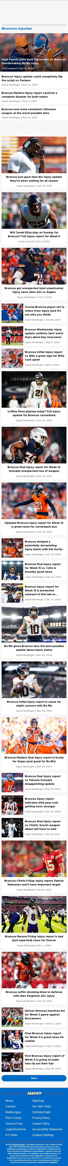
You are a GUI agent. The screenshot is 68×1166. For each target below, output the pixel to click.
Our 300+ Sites (41, 1106)
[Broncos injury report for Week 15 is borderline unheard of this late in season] (34, 593)
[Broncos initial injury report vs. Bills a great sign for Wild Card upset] (34, 358)
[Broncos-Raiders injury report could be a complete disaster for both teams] (34, 97)
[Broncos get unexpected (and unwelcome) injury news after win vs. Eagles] (34, 274)
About (9, 1100)
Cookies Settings (43, 1135)
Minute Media (19, 1145)
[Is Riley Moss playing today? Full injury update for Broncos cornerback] (34, 397)
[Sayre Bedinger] (11, 84)
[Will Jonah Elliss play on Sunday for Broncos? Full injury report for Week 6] (34, 218)
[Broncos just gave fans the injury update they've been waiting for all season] (34, 163)
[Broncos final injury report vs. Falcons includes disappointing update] (34, 782)
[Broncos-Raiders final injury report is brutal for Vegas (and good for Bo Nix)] (34, 743)
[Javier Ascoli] (25, 241)
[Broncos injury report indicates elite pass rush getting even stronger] (34, 805)
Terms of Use (14, 1123)
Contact (10, 1106)
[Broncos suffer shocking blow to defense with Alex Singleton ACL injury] (34, 978)
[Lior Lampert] (9, 68)
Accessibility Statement (47, 1129)
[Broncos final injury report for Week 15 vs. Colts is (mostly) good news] (34, 570)
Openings (38, 1100)
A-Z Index (12, 1135)
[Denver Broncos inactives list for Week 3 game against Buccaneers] (34, 1017)
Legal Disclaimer (16, 1129)
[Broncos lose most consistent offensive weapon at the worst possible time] (34, 113)
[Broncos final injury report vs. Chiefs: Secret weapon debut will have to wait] (34, 827)
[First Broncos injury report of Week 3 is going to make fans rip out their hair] (34, 1062)
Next (34, 1078)
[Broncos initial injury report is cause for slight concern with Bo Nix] (34, 687)
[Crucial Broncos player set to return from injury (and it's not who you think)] (34, 313)
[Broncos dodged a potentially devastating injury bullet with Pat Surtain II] (34, 548)
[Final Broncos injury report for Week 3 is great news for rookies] (34, 1039)
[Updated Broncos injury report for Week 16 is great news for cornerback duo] (34, 508)
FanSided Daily (41, 1112)
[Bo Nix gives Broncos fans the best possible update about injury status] (34, 632)
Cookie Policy (40, 1123)
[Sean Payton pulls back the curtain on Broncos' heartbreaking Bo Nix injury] (34, 52)
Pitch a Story (13, 1117)
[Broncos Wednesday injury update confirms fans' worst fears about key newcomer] (34, 335)
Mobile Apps (13, 1112)
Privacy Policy (41, 1117)
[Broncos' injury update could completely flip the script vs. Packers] (34, 80)
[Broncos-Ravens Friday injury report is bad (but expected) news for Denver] (34, 922)
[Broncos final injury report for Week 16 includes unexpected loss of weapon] (34, 453)
